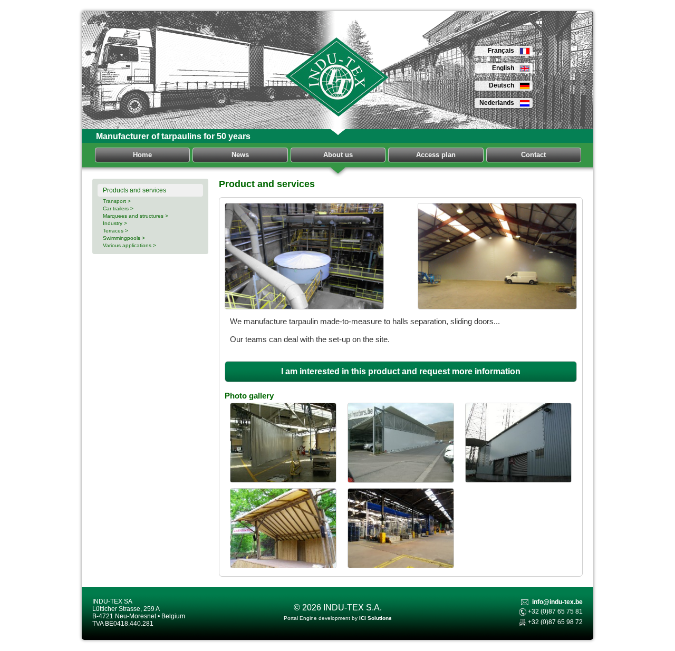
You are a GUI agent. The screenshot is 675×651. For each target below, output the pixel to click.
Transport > (117, 201)
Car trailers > (118, 208)
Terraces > (115, 231)
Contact (533, 155)
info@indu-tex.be (557, 602)
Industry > (115, 223)
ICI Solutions (375, 618)
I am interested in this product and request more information (400, 371)
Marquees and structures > (135, 216)
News (240, 155)
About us (338, 155)
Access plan (436, 155)
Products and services (134, 190)
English (503, 68)
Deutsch (501, 85)
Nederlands (496, 102)
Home (142, 155)
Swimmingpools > (124, 238)
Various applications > (129, 245)
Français (501, 50)
